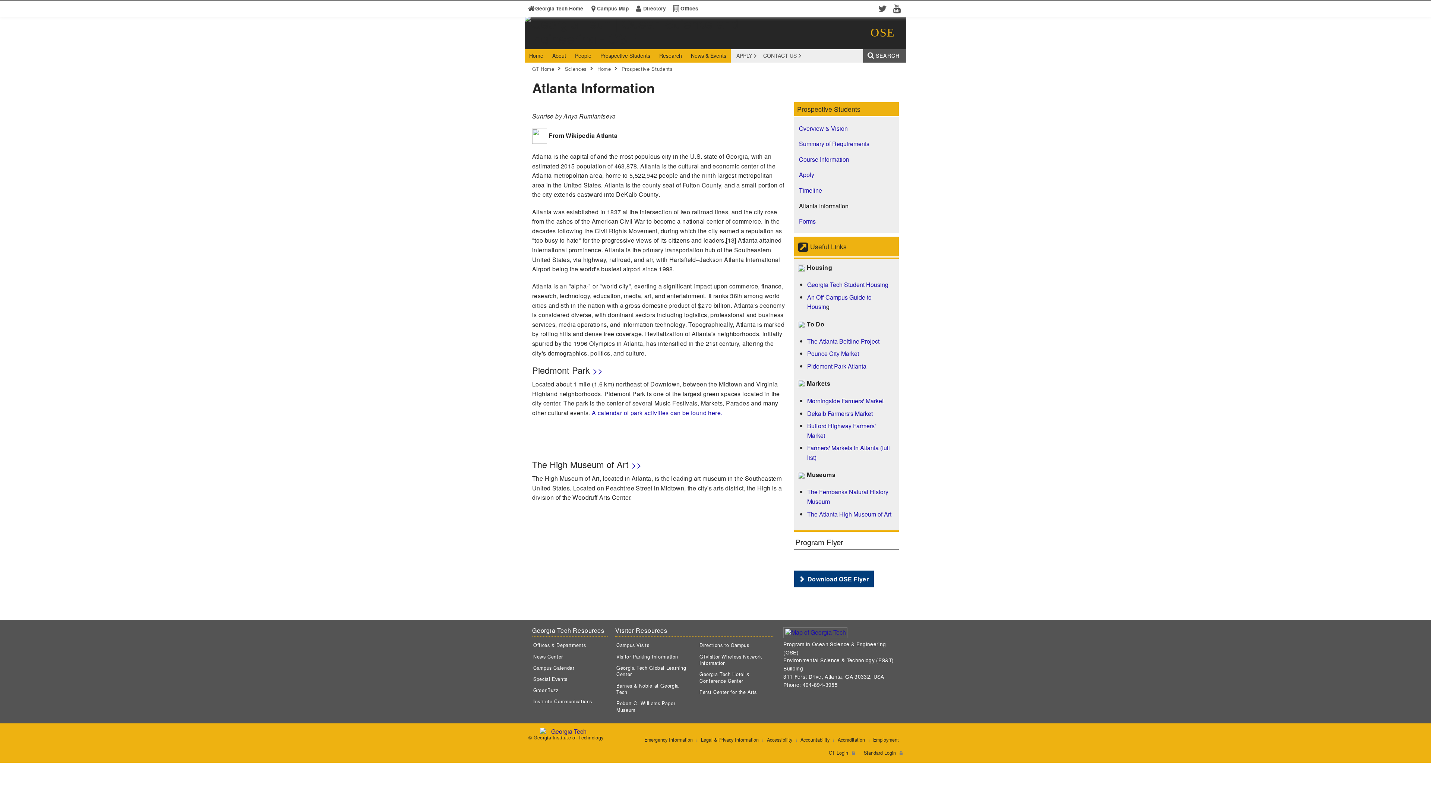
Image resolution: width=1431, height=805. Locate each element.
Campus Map (613, 8)
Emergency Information (668, 739)
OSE (883, 32)
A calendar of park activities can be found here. (657, 412)
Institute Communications (562, 701)
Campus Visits (632, 645)
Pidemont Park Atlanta (836, 366)
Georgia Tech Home (559, 8)
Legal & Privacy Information (730, 739)
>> (598, 370)
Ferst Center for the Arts (728, 692)
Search (888, 55)
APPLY (744, 55)
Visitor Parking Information (647, 656)
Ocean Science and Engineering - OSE (640, 42)
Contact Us (780, 55)
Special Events (550, 679)
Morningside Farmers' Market (845, 401)
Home (604, 68)
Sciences (576, 68)
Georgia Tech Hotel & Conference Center (724, 677)
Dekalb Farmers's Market (840, 413)
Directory (654, 8)
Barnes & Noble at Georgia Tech (647, 689)
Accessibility (779, 739)
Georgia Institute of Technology (553, 42)
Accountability (815, 739)
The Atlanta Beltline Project (843, 341)
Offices (689, 8)
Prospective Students (647, 68)
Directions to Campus (724, 645)
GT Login (838, 752)
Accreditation (851, 739)
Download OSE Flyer (838, 579)
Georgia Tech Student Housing (847, 284)
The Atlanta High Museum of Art (849, 514)
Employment (886, 739)
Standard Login (880, 752)
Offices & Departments (559, 645)
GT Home (543, 68)
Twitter (884, 8)
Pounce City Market (833, 353)
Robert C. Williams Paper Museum (645, 706)
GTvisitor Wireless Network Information (730, 660)
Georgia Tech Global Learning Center (651, 671)
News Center (548, 656)
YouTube (898, 8)
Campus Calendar (553, 667)
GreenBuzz (546, 690)
